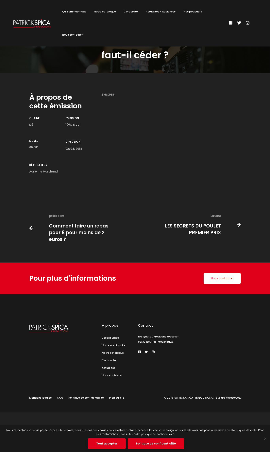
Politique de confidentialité (156, 443)
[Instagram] (247, 23)
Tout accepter (106, 443)
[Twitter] (239, 23)
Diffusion (72, 142)
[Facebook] (230, 23)
